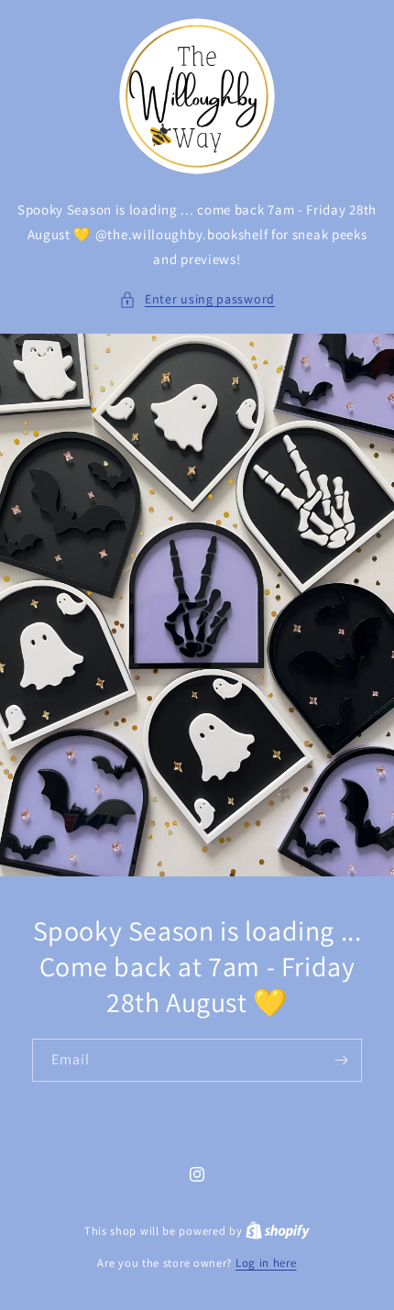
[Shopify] (278, 1230)
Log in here (266, 1263)
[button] (197, 299)
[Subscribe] (341, 1060)
